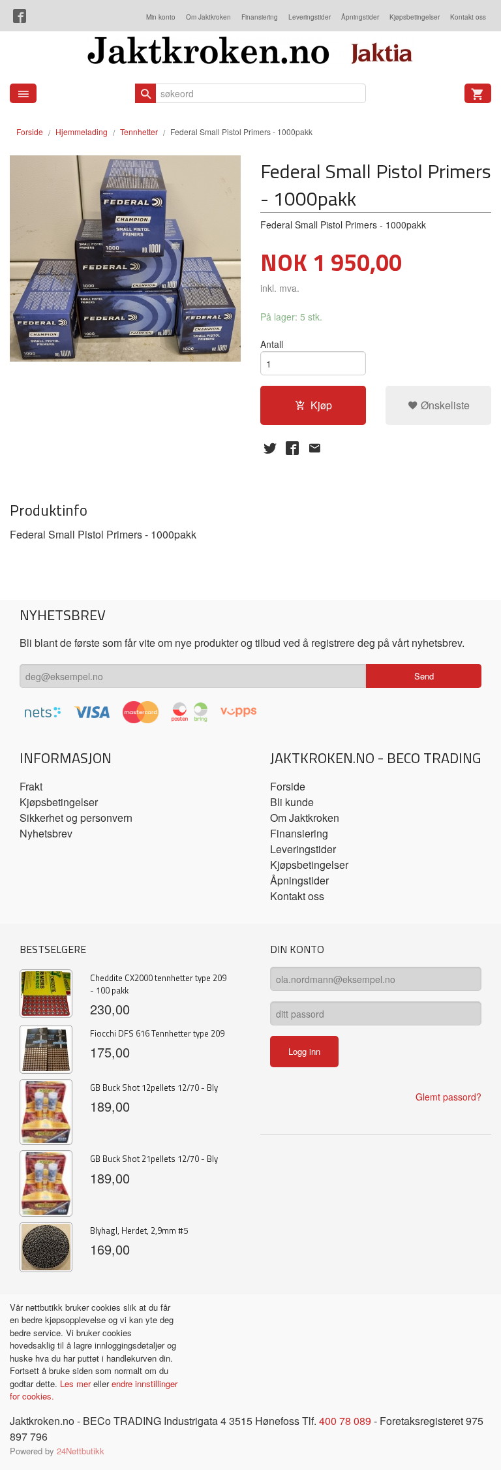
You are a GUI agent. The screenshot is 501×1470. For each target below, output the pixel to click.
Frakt (31, 786)
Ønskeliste (444, 405)
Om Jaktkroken (208, 17)
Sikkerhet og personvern (76, 817)
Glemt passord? (448, 1096)
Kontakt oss (468, 17)
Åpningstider (360, 17)
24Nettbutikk (80, 1451)
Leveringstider (309, 17)
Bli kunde (292, 801)
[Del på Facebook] (292, 448)
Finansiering (259, 17)
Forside (29, 131)
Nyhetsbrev (46, 833)
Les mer (76, 1383)
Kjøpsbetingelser (414, 17)
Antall (271, 344)
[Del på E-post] (314, 448)
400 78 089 (345, 1420)
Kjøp (321, 405)
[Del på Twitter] (270, 448)
